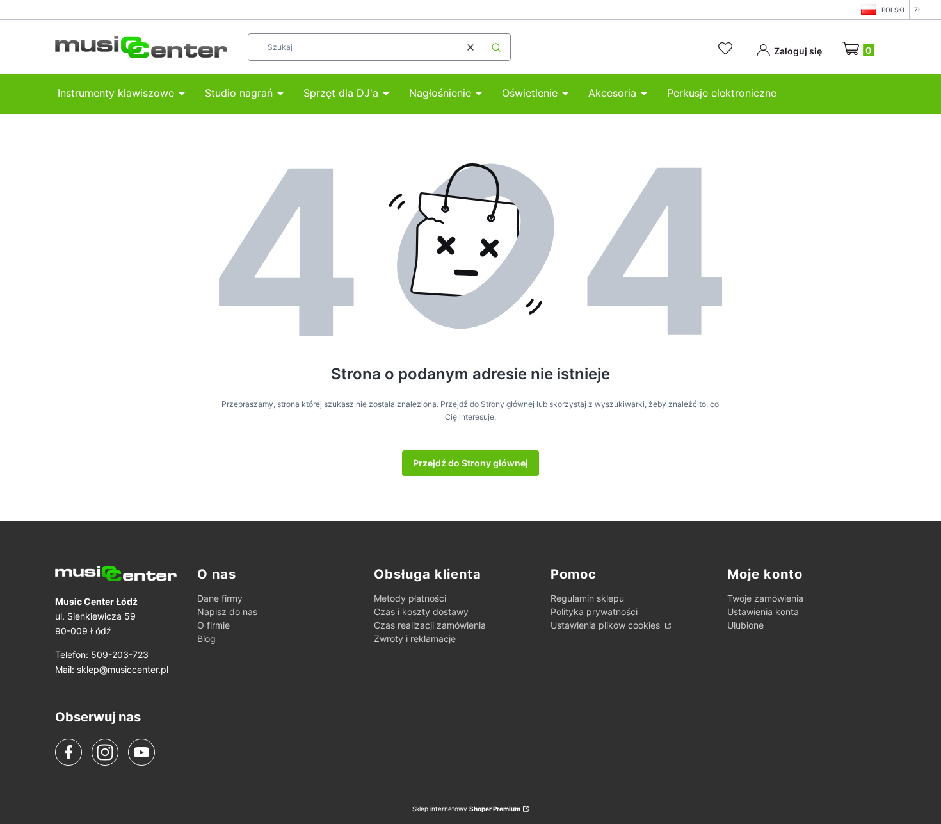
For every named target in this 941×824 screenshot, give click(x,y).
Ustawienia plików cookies (607, 625)
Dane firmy (220, 598)
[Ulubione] (727, 49)
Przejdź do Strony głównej (470, 462)
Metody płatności (410, 598)
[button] (496, 47)
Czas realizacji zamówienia (430, 625)
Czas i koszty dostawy (421, 611)
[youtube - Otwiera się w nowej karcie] (141, 752)
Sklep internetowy (466, 808)
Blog (206, 638)
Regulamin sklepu (587, 598)
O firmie (213, 625)
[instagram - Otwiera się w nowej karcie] (105, 752)
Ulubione (745, 625)
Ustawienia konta (763, 611)
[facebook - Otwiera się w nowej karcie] (68, 752)
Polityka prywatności (594, 611)
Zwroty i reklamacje (415, 638)
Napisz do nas (227, 611)
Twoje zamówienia (765, 598)
